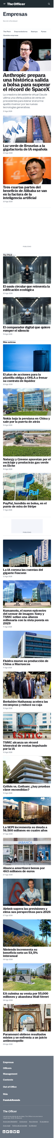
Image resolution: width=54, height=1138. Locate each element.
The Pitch (7, 32)
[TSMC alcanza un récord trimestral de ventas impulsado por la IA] (27, 726)
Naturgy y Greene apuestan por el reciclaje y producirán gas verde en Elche (27, 462)
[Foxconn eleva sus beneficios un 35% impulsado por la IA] (27, 553)
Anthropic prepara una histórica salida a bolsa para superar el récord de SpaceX (26, 82)
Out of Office (10, 1086)
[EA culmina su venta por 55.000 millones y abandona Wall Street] (27, 977)
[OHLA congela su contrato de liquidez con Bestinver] (27, 358)
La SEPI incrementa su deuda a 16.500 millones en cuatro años (25, 829)
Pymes (43, 32)
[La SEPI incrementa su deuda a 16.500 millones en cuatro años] (27, 810)
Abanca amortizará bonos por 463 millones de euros (24, 869)
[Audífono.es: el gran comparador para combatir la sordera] (27, 311)
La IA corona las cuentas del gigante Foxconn (23, 571)
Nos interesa (33, 1121)
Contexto (8, 1079)
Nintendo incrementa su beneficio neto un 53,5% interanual (20, 952)
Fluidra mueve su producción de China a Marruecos (25, 662)
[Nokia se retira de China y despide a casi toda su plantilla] (27, 402)
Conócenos (23, 1121)
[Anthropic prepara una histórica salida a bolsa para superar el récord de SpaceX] (27, 55)
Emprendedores (20, 32)
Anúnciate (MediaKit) (10, 1121)
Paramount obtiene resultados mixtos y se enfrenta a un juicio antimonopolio (25, 1037)
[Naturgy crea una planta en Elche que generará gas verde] (27, 442)
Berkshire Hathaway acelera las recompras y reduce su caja (25, 703)
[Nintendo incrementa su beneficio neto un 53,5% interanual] (27, 933)
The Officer (10, 1111)
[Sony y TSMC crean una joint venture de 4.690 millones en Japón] (27, 594)
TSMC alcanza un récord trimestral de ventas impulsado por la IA (25, 745)
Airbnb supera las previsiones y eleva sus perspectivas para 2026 (27, 910)
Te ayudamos (44, 1121)
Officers (7, 1068)
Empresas (8, 1062)
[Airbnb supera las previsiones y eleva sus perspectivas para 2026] (27, 892)
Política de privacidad (19, 1125)
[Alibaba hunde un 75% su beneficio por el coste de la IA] (27, 170)
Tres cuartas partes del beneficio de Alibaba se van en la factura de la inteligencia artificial (25, 192)
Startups (34, 32)
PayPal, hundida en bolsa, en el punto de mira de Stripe (25, 505)
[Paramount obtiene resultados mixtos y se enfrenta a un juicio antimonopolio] (27, 1017)
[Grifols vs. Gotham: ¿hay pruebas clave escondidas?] (27, 770)
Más (5, 1094)
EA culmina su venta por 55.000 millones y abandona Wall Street (26, 995)
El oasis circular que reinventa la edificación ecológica (26, 288)
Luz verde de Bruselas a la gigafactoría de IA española (25, 147)
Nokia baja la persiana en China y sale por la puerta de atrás (26, 420)
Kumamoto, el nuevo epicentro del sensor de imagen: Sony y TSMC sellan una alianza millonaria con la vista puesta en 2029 (26, 617)
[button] (4, 3)
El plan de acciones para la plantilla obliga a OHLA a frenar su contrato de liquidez (25, 377)
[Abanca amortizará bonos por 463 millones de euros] (27, 851)
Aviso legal (6, 1125)
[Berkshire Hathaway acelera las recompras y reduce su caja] (27, 685)
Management (10, 1074)
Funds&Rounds (11, 1100)
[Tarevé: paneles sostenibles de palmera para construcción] (27, 270)
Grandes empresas (10, 35)
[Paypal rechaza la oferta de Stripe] (27, 486)
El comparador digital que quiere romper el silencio (26, 329)
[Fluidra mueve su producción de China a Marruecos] (27, 644)
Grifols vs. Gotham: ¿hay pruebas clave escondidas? (26, 788)
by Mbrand (32, 1125)
